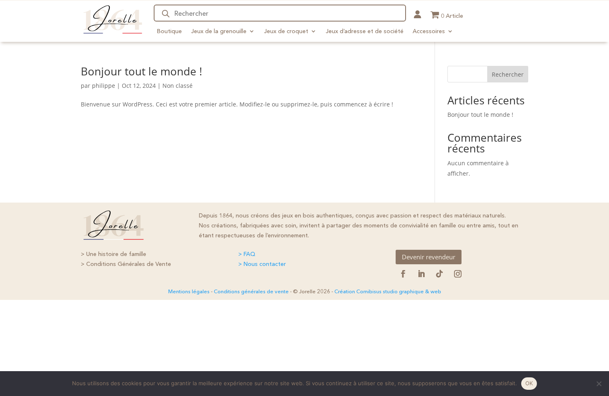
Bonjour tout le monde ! (141, 71)
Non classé (177, 85)
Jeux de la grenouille (219, 31)
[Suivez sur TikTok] (439, 273)
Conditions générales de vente (251, 291)
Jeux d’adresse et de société (365, 31)
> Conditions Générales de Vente (126, 264)
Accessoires (429, 31)
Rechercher (508, 74)
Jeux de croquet (286, 31)
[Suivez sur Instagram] (457, 273)
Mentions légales (189, 291)
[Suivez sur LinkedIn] (421, 273)
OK (529, 383)
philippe (103, 85)
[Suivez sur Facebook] (403, 273)
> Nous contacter (262, 264)
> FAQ (246, 254)
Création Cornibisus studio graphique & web (387, 291)
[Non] (598, 383)
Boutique (169, 31)
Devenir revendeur (428, 257)
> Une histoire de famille (113, 254)
